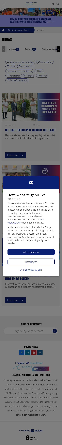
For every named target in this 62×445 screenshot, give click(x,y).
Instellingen (31, 261)
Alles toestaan (31, 252)
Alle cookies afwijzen (31, 269)
